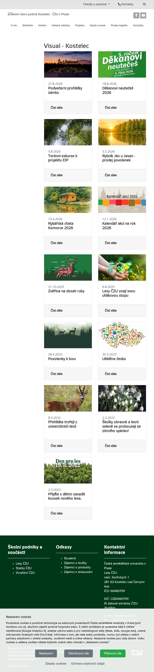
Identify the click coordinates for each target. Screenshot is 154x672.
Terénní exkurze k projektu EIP (62, 158)
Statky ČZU (23, 568)
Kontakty (127, 4)
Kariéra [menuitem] (42, 25)
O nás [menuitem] (14, 25)
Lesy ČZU (22, 563)
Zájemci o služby (75, 563)
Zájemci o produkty (77, 567)
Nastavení (46, 653)
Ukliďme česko (114, 359)
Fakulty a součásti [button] (95, 4)
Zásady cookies (55, 663)
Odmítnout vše (78, 653)
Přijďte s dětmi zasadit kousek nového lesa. (66, 496)
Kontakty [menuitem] (138, 25)
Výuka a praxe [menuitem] (97, 25)
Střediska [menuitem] (27, 25)
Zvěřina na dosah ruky (66, 291)
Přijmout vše (113, 653)
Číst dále (57, 107)
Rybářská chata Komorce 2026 (60, 226)
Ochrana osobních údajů (88, 663)
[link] (136, 15)
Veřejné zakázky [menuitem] (61, 25)
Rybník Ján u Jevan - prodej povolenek (118, 158)
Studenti (70, 558)
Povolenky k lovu (62, 359)
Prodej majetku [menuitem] (119, 25)
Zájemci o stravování (78, 572)
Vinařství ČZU (25, 572)
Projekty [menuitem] (79, 25)
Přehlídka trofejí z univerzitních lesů (62, 424)
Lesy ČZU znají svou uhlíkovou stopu (118, 293)
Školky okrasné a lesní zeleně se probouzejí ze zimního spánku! (121, 426)
